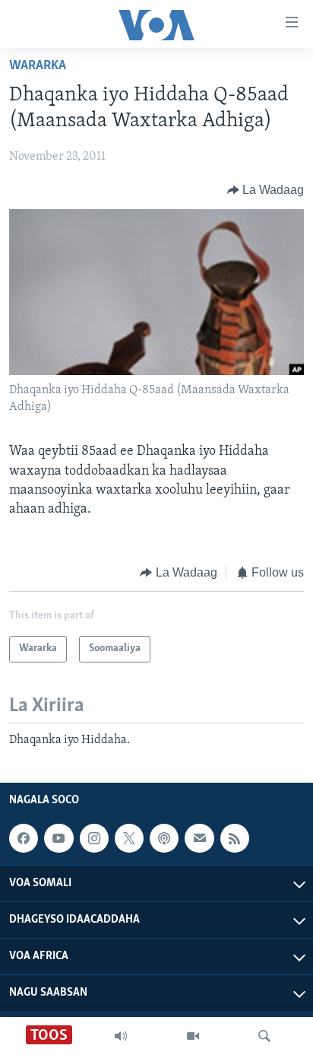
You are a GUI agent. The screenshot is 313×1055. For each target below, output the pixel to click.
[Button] (266, 190)
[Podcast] (164, 838)
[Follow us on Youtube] (58, 838)
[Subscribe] (199, 838)
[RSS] (234, 838)
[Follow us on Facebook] (23, 838)
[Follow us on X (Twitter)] (129, 838)
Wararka (37, 66)
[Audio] (121, 1036)
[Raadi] (264, 1036)
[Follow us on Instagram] (94, 838)
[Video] (193, 1036)
